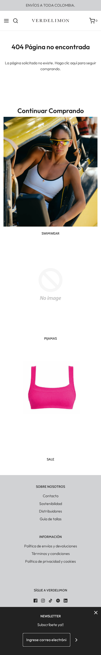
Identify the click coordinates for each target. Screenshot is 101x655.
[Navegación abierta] (6, 20)
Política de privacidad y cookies (50, 561)
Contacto (50, 495)
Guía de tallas (51, 519)
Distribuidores (50, 511)
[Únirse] (76, 639)
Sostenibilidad (50, 503)
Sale (50, 459)
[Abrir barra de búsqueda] (17, 20)
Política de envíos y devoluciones (50, 546)
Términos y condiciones (50, 553)
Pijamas (50, 338)
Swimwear (50, 233)
